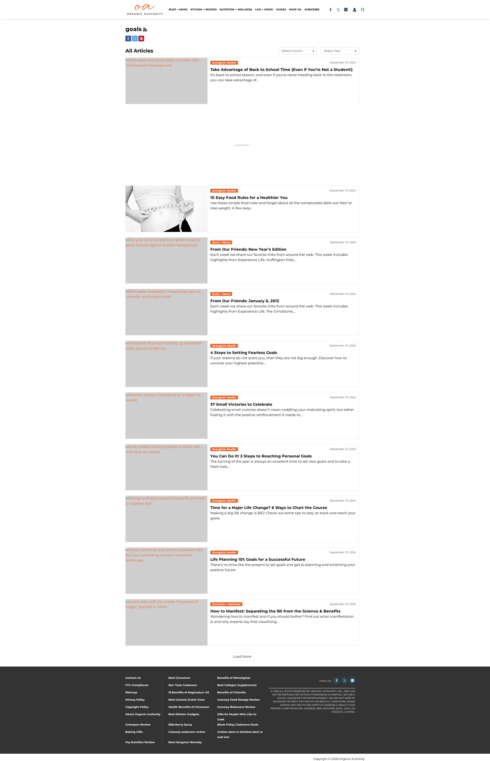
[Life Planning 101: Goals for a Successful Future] (166, 571)
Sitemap (131, 692)
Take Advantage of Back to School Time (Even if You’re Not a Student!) (281, 69)
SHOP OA (295, 9)
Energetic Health (224, 62)
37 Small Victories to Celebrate (241, 404)
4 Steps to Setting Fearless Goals (243, 352)
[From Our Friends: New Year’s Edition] (166, 260)
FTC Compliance (136, 685)
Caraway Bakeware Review (236, 707)
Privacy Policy (135, 699)
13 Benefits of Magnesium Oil (188, 692)
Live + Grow (264, 9)
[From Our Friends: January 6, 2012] (166, 312)
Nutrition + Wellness (236, 9)
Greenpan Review (137, 724)
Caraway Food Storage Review (238, 699)
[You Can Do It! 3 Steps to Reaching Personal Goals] (166, 467)
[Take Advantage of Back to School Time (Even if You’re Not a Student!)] (166, 81)
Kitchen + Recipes (203, 9)
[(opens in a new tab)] (330, 9)
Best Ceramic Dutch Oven (186, 699)
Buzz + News (178, 9)
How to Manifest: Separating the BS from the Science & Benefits (275, 611)
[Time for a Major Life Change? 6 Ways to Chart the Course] (166, 519)
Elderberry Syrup (180, 724)
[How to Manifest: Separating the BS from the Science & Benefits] (166, 622)
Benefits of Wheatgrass (233, 678)
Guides (281, 9)
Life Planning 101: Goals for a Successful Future (257, 559)
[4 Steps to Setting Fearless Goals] (166, 364)
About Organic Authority (142, 714)
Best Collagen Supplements (236, 685)
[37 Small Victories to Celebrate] (166, 415)
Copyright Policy (136, 707)
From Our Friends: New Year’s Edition (248, 249)
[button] (354, 9)
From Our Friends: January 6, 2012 (244, 301)
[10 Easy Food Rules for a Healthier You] (166, 209)
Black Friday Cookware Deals (237, 724)
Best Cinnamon (179, 678)
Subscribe (312, 9)
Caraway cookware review (186, 732)
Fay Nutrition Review (140, 742)
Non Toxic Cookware (182, 685)
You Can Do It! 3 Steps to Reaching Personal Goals (261, 456)
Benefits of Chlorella (231, 692)
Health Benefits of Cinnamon (188, 707)
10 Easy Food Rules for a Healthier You (249, 197)
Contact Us (133, 678)
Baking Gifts (134, 732)
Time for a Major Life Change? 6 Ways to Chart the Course (268, 507)
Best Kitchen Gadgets (183, 714)
